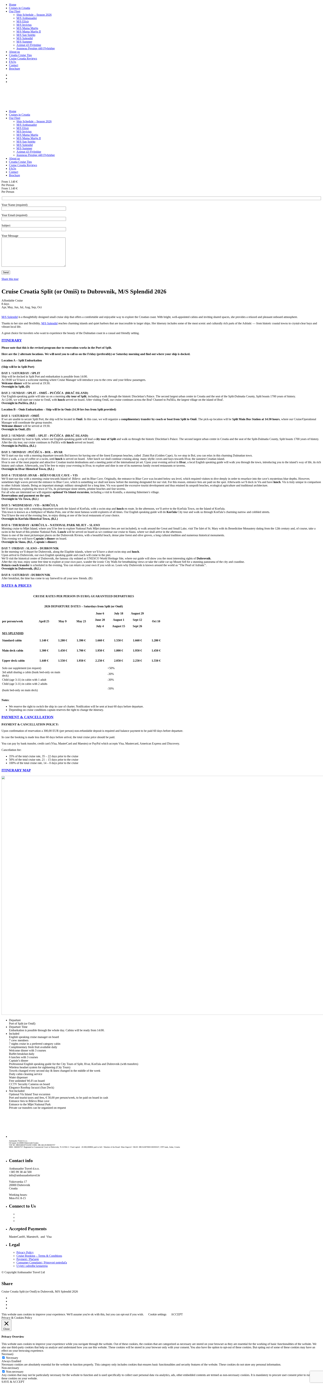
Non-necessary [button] (10, 1367)
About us (14, 51)
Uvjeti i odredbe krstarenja (32, 1265)
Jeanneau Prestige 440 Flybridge (35, 48)
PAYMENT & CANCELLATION (27, 717)
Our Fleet (14, 11)
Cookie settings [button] (157, 1314)
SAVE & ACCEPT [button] (12, 1381)
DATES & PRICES (16, 586)
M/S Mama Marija (27, 28)
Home (12, 4)
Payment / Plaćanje (27, 1259)
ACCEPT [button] (177, 1314)
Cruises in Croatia (19, 8)
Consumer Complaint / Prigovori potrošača (41, 1262)
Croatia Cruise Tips (20, 55)
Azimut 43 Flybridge (28, 45)
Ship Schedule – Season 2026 (34, 14)
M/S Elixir (22, 21)
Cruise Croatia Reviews (23, 58)
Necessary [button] (7, 1354)
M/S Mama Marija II (28, 31)
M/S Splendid (24, 38)
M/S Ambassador (26, 18)
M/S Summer (24, 41)
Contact (13, 65)
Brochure (14, 68)
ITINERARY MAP (16, 770)
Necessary (12, 1357)
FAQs (12, 61)
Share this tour (10, 279)
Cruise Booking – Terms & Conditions (39, 1255)
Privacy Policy (25, 1252)
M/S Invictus (24, 24)
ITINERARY (11, 340)
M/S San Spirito (25, 34)
